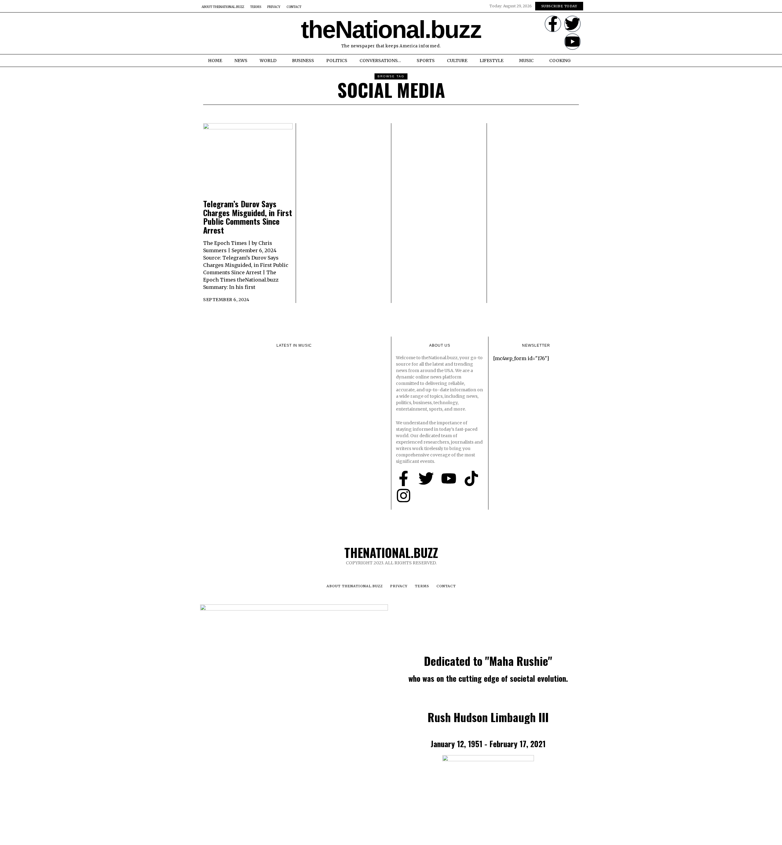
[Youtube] (572, 41)
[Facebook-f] (553, 24)
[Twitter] (572, 24)
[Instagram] (403, 495)
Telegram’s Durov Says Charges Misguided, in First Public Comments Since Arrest (247, 217)
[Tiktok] (471, 478)
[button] (207, 33)
